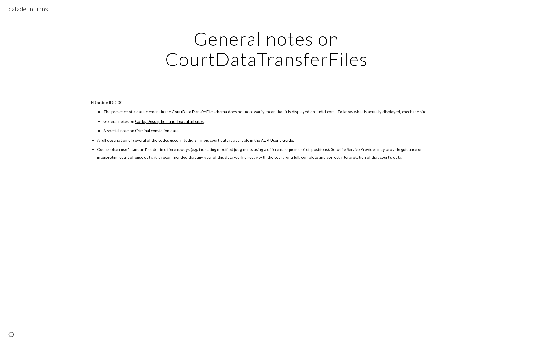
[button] (11, 334)
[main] (266, 49)
